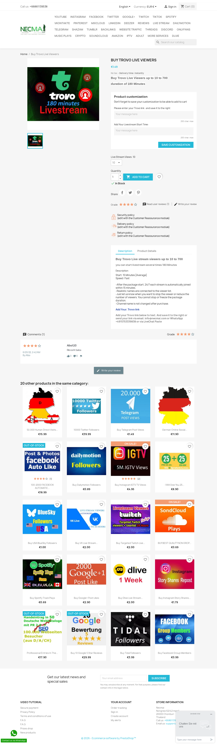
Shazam (77, 29)
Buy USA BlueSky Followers (42, 543)
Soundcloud (98, 36)
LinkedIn (114, 23)
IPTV (129, 36)
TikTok (157, 17)
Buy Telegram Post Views (130, 429)
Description (122, 270)
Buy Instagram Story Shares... (175, 597)
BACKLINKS (108, 29)
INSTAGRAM (78, 17)
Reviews (143, 23)
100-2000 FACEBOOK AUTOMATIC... (42, 486)
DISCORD (167, 29)
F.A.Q (23, 720)
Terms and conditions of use (35, 716)
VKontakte (62, 23)
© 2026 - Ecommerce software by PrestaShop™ (108, 738)
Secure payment (29, 707)
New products (28, 732)
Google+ (128, 17)
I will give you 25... (174, 484)
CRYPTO (80, 36)
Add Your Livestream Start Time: (131, 124)
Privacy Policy (27, 711)
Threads (151, 29)
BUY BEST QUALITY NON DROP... (174, 543)
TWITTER (113, 17)
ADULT (140, 36)
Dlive (175, 36)
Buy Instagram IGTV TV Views (130, 484)
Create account (119, 716)
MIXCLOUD (98, 23)
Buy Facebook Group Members (174, 652)
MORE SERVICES (158, 36)
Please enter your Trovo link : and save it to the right (142, 108)
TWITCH (144, 17)
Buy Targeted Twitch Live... (130, 543)
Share (122, 195)
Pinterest (81, 23)
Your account (121, 702)
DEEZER (129, 23)
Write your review (187, 204)
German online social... (174, 429)
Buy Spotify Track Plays (42, 597)
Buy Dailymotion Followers (86, 484)
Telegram (61, 29)
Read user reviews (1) (158, 204)
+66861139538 (38, 6)
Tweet (130, 195)
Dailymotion (181, 23)
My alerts (116, 720)
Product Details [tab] (146, 251)
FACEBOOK (96, 17)
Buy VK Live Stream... (86, 543)
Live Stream (161, 23)
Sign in (114, 711)
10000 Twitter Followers (86, 429)
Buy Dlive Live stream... (130, 597)
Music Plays (62, 36)
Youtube (60, 17)
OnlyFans (183, 29)
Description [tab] (125, 251)
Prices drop (26, 728)
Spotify (171, 17)
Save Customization (176, 145)
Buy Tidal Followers (130, 652)
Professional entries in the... (42, 652)
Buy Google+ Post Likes (86, 597)
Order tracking (119, 707)
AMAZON (117, 36)
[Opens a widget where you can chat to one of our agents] (195, 727)
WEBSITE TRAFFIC (130, 29)
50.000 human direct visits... (42, 429)
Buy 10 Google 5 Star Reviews (86, 652)
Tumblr (92, 29)
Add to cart (137, 177)
